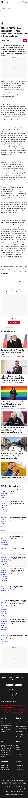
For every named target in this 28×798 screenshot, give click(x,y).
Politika (3, 741)
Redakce (11, 677)
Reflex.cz (3, 8)
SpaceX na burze (4, 765)
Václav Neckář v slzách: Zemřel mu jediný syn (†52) (17, 490)
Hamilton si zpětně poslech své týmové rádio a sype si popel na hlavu (18, 636)
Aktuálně (3, 718)
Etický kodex (7, 794)
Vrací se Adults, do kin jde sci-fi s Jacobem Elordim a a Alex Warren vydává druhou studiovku (17, 570)
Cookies (22, 789)
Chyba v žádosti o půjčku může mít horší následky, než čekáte (17, 558)
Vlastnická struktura (18, 791)
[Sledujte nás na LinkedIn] (18, 689)
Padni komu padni (4, 752)
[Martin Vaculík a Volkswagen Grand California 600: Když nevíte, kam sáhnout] (5, 507)
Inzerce (17, 677)
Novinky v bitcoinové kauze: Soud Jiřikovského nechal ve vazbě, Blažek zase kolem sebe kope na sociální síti (13, 378)
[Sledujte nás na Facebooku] (12, 689)
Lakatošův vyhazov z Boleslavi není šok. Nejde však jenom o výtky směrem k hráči (17, 536)
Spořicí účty (18, 767)
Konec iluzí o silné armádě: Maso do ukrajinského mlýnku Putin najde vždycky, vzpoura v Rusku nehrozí (12, 430)
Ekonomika (18, 761)
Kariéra (14, 679)
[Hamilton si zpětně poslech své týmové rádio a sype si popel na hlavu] (5, 639)
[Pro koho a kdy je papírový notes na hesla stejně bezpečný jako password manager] (5, 625)
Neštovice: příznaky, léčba (6, 723)
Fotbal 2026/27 (18, 747)
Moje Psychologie (5, 705)
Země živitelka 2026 (20, 774)
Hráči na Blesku (19, 705)
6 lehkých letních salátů (20, 736)
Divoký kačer (3, 756)
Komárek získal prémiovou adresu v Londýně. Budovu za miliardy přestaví (18, 518)
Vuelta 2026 (20, 713)
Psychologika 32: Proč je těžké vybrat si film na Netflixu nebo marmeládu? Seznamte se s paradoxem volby (18, 601)
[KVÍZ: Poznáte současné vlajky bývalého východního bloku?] (5, 591)
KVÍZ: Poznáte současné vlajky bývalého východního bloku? (16, 587)
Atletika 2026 (18, 754)
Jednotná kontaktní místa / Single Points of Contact (14, 792)
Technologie (4, 761)
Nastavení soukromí (9, 791)
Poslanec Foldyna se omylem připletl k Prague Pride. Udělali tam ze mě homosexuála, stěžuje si (13, 404)
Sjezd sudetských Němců (6, 748)
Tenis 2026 (18, 751)
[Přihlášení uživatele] (23, 2)
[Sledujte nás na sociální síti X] (9, 689)
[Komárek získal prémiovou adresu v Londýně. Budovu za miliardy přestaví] (5, 524)
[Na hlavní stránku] (4, 2)
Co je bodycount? (4, 731)
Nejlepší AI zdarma (5, 769)
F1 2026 (17, 752)
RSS (22, 677)
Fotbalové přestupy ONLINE (16, 711)
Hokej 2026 (18, 749)
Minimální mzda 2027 (20, 773)
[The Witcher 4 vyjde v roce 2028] (5, 551)
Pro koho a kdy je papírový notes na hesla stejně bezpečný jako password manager (18, 621)
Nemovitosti (7, 709)
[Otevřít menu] (26, 2)
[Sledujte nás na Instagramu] (15, 689)
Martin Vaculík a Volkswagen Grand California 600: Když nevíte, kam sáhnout (17, 503)
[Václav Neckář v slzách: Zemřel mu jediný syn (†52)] (5, 493)
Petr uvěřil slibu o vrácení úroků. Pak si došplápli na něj (13, 479)
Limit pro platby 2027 (20, 769)
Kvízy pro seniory (4, 727)
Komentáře (9, 8)
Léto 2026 (18, 718)
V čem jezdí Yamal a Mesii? (6, 725)
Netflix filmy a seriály (5, 774)
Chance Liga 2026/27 (13, 713)
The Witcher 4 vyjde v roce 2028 (17, 548)
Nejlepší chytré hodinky (5, 771)
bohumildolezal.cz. (21, 291)
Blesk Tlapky (12, 705)
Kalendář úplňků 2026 (5, 729)
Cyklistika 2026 (19, 756)
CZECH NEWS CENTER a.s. (19, 780)
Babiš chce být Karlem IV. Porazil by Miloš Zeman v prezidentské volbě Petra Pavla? (13, 352)
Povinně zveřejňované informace (17, 794)
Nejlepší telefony (4, 767)
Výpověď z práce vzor (5, 754)
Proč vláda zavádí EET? (6, 750)
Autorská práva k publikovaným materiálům (13, 786)
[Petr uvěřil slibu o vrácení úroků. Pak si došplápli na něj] (13, 469)
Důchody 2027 (18, 771)
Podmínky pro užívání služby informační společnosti (13, 788)
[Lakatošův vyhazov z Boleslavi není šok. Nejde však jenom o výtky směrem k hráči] (5, 540)
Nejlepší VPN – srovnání (6, 773)
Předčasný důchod (19, 765)
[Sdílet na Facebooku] (12, 319)
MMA (17, 745)
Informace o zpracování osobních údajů (12, 789)
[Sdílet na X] (15, 319)
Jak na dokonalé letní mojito (21, 734)
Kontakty (4, 677)
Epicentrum (3, 721)
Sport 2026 (19, 741)
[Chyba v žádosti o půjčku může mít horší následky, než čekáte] (5, 561)
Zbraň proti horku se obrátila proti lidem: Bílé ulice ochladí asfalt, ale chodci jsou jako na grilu (12, 456)
